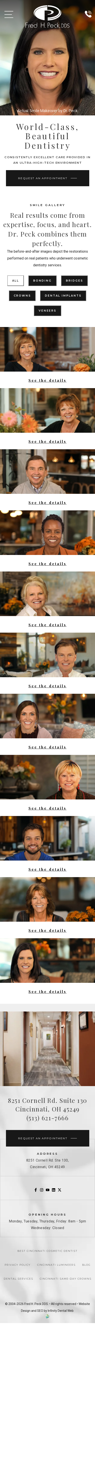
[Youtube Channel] (47, 1190)
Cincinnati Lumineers (56, 1264)
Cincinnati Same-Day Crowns (65, 1278)
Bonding (42, 280)
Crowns (22, 295)
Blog (86, 1264)
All (15, 280)
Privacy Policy (17, 1264)
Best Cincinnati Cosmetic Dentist (47, 1250)
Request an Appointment (42, 178)
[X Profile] (59, 1190)
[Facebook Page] (36, 1190)
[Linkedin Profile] (53, 1190)
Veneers (47, 310)
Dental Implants (63, 295)
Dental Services (18, 1278)
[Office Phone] (88, 19)
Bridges (74, 280)
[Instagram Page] (42, 1190)
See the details (47, 380)
